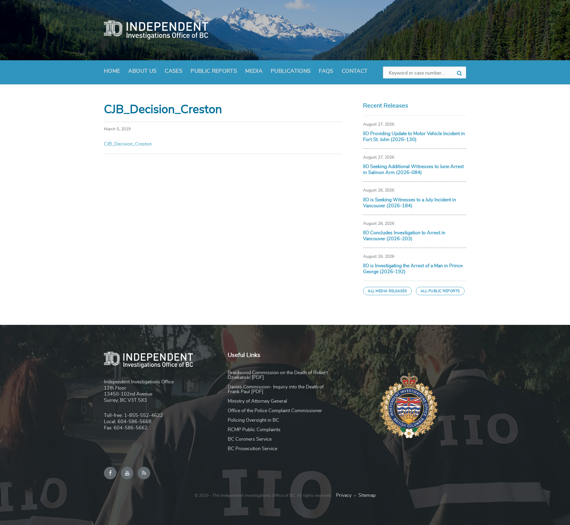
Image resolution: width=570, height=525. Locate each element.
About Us (142, 71)
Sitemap (367, 495)
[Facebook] (110, 473)
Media (253, 71)
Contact (355, 71)
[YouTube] (127, 473)
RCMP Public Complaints (254, 429)
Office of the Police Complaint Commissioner (275, 410)
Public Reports (214, 71)
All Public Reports (440, 291)
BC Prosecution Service (252, 448)
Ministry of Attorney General (257, 401)
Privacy (344, 495)
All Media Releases (387, 291)
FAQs (326, 71)
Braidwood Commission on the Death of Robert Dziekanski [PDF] (278, 375)
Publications (291, 71)
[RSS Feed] (144, 473)
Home (112, 71)
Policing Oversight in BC (253, 420)
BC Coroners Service (250, 439)
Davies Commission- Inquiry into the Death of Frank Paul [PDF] (276, 389)
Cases (173, 71)
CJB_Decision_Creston (128, 144)
